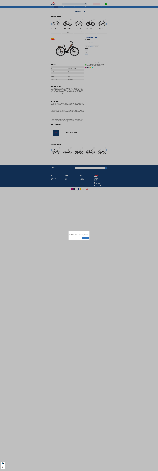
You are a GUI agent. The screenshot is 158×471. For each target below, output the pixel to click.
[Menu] (4, 462)
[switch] (3, 467)
